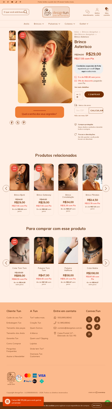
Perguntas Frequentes (12, 350)
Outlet (83, 24)
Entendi (96, 405)
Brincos (38, 24)
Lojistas (33, 343)
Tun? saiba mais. (37, 317)
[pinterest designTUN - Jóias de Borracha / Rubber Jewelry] (20, 2)
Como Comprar (14, 343)
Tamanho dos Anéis (16, 333)
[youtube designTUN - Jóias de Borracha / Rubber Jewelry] (12, 2)
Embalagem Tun (14, 323)
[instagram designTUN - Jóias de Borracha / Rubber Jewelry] (4, 2)
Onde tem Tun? (37, 349)
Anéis (26, 24)
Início (76, 32)
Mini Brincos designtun (84, 34)
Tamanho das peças (16, 328)
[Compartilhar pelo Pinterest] (24, 123)
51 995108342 (64, 323)
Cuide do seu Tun (14, 317)
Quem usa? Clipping (39, 338)
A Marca (34, 333)
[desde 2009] (11, 376)
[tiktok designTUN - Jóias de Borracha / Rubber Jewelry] (16, 2)
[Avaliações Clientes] (19, 381)
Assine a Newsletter (15, 356)
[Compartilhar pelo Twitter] (18, 123)
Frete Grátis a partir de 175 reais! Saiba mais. (56, 2)
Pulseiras (53, 24)
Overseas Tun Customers (36, 355)
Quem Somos (36, 328)
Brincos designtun (90, 32)
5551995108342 (65, 317)
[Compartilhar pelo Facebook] (12, 123)
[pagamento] (34, 379)
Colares (69, 24)
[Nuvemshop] (96, 393)
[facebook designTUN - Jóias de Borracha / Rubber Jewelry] (8, 2)
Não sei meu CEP (81, 116)
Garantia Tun (12, 338)
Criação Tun (35, 323)
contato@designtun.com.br (70, 328)
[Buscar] (25, 12)
